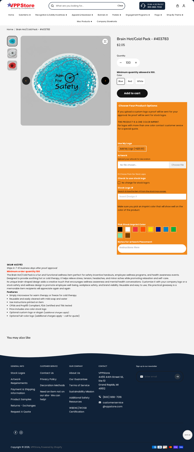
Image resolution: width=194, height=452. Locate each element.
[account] (183, 6)
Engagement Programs (137, 15)
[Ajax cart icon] (177, 6)
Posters (115, 15)
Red (130, 81)
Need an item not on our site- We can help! (52, 395)
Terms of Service (79, 385)
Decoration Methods (52, 385)
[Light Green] (121, 235)
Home (11, 15)
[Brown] (128, 235)
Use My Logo (125, 143)
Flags (157, 15)
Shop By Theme (174, 15)
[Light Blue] (167, 229)
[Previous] (26, 81)
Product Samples (21, 399)
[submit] (177, 376)
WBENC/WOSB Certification (78, 410)
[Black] (121, 229)
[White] (128, 229)
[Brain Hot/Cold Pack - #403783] (105, 41)
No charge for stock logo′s (136, 182)
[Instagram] (21, 432)
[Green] (174, 229)
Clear (120, 5)
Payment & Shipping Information (23, 391)
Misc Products (83, 21)
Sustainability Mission (81, 391)
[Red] (136, 229)
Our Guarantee (78, 379)
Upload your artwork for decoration (134, 159)
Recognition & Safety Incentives (50, 15)
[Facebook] (15, 432)
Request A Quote (21, 411)
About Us (74, 373)
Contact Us (47, 373)
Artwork (134, 157)
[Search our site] (52, 6)
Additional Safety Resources (79, 399)
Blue (121, 81)
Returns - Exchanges (23, 405)
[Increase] (136, 63)
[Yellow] (151, 229)
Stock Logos (18, 373)
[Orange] (144, 229)
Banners (102, 15)
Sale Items (24, 15)
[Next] (105, 81)
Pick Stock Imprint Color (132, 224)
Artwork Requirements (19, 381)
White (140, 81)
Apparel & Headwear (81, 15)
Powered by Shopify (51, 447)
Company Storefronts (107, 21)
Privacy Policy (48, 379)
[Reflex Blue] (159, 229)
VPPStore (35, 447)
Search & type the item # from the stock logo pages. (142, 191)
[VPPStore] (20, 6)
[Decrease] (120, 63)
